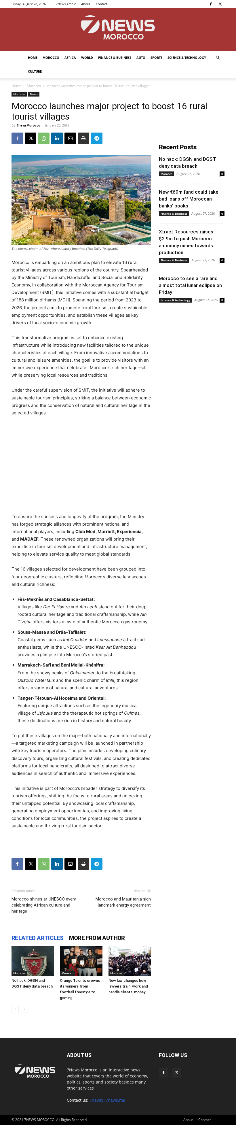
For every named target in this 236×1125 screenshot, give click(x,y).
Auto (140, 57)
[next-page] (24, 1009)
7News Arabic (66, 4)
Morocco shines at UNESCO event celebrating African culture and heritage (44, 905)
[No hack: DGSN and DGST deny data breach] (33, 960)
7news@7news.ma (107, 1100)
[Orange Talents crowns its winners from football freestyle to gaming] (81, 960)
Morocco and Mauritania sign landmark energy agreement (123, 902)
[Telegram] (96, 138)
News (34, 94)
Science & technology (187, 57)
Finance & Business (114, 57)
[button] (217, 58)
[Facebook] (210, 4)
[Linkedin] (57, 138)
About (85, 4)
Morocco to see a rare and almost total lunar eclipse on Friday (190, 285)
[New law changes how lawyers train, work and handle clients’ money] (130, 960)
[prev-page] (15, 1009)
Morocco (51, 57)
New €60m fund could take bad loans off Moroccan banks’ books (188, 199)
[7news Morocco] (118, 29)
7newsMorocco (28, 125)
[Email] (70, 138)
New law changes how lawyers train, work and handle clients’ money (128, 986)
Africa (70, 57)
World (87, 57)
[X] (220, 4)
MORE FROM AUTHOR (97, 938)
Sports (156, 57)
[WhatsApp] (44, 138)
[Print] (83, 138)
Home (32, 57)
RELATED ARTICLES (37, 938)
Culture (35, 71)
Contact (101, 4)
